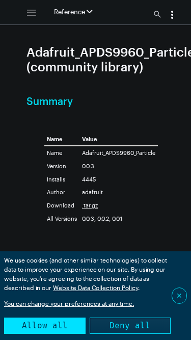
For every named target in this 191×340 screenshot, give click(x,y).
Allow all (45, 325)
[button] (172, 16)
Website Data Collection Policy (95, 287)
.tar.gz (90, 205)
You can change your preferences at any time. (69, 303)
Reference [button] (70, 12)
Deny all (130, 325)
